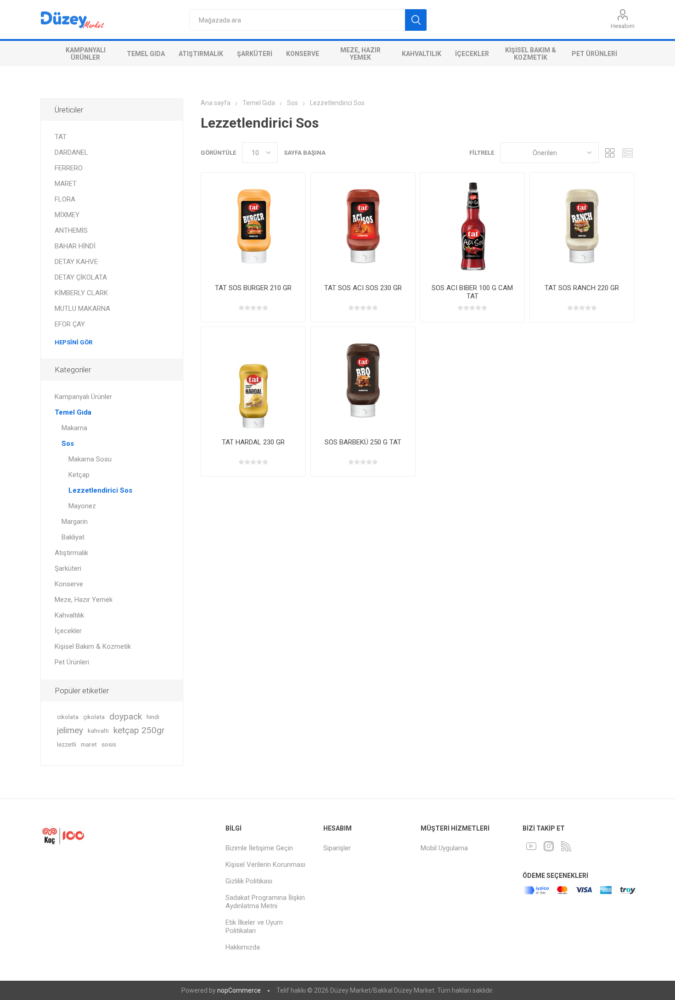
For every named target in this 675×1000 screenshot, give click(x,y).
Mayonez (82, 506)
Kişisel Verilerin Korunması (265, 864)
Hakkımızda (242, 947)
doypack (125, 716)
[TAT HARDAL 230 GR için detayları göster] (253, 379)
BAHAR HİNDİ (75, 246)
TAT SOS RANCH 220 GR (582, 288)
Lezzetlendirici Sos (100, 490)
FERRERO (69, 168)
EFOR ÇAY (70, 324)
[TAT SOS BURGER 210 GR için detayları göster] (253, 225)
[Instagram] (548, 846)
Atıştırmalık (201, 53)
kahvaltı (98, 730)
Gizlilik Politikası (248, 881)
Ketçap (79, 475)
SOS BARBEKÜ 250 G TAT (363, 442)
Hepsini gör (73, 342)
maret (89, 744)
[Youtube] (531, 846)
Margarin (75, 521)
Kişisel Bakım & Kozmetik (530, 53)
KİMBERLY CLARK (81, 293)
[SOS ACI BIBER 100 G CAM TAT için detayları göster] (472, 225)
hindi (152, 716)
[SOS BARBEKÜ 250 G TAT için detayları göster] (363, 379)
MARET (66, 184)
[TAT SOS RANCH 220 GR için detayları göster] (582, 225)
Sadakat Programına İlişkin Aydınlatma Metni (265, 901)
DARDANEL (71, 152)
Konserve (302, 53)
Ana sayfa (216, 103)
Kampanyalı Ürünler (86, 53)
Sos (68, 443)
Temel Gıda (146, 53)
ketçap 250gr (139, 730)
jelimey (70, 730)
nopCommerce (239, 990)
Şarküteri (254, 53)
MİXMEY (67, 215)
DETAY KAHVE (76, 262)
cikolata (68, 716)
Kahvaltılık (421, 53)
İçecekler (472, 53)
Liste (628, 152)
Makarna (74, 428)
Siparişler (337, 848)
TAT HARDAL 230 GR (253, 442)
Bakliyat (73, 537)
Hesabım (623, 25)
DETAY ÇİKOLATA (81, 277)
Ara (416, 20)
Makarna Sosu (90, 459)
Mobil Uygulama (444, 848)
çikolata (94, 716)
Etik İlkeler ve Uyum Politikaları (254, 926)
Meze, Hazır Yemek (360, 53)
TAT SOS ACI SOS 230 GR (363, 288)
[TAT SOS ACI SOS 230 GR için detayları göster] (363, 225)
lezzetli (66, 744)
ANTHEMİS (71, 230)
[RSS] (566, 846)
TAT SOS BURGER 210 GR (253, 288)
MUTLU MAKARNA (82, 308)
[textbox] (297, 20)
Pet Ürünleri (594, 53)
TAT (61, 137)
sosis (108, 744)
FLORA (65, 199)
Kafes (610, 152)
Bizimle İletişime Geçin (259, 848)
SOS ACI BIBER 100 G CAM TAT (472, 292)
